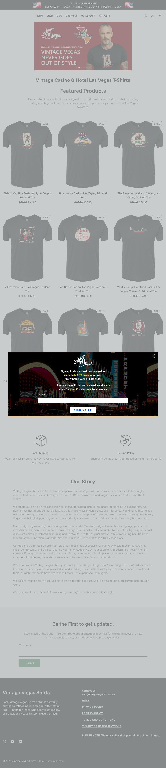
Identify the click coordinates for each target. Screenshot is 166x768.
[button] (153, 356)
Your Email (43, 394)
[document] (83, 384)
